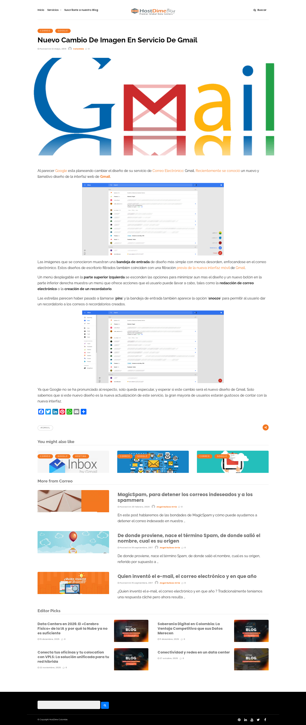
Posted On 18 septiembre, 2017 (136, 547)
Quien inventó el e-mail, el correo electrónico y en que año (187, 576)
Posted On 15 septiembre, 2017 (136, 582)
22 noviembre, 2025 (50, 667)
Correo (45, 31)
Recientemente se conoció (218, 171)
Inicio (41, 10)
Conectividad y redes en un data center (194, 652)
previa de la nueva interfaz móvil (203, 268)
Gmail (240, 268)
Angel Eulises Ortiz (167, 506)
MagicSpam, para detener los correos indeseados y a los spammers (185, 497)
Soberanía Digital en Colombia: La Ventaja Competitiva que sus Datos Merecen (190, 628)
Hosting (80, 456)
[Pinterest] (239, 720)
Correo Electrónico (167, 171)
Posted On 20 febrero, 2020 (134, 506)
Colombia (78, 48)
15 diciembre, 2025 (49, 639)
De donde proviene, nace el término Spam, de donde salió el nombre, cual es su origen (189, 538)
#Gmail (45, 428)
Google (63, 31)
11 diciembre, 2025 (169, 639)
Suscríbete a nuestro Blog (81, 10)
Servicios (53, 10)
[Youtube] (251, 720)
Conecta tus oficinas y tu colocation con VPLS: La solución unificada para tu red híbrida (73, 657)
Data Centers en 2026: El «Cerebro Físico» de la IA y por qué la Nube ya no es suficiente (72, 628)
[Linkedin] (245, 720)
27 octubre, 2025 (168, 658)
